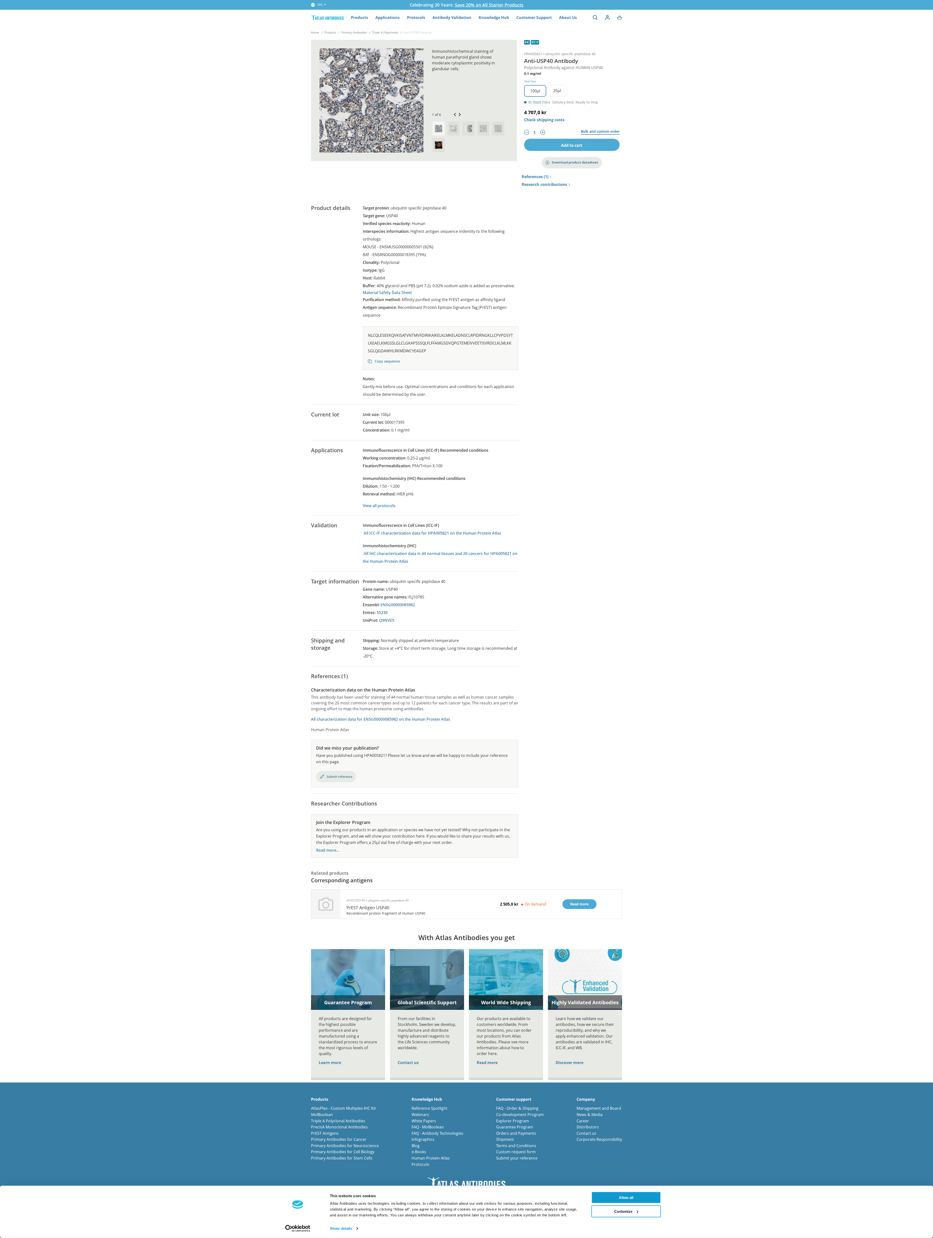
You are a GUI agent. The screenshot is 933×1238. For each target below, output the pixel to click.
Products (359, 17)
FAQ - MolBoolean (428, 1127)
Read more (487, 1062)
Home (315, 32)
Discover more (569, 1062)
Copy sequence (387, 361)
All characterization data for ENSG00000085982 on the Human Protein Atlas (380, 719)
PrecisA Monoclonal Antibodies (339, 1127)
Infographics (423, 1139)
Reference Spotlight (430, 1108)
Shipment (505, 1139)
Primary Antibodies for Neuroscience (345, 1145)
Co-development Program (520, 1114)
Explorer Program (512, 1121)
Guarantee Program (514, 1127)
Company (586, 1099)
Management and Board (599, 1108)
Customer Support (534, 17)
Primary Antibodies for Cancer (338, 1139)
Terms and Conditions (516, 1145)
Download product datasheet (575, 162)
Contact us (408, 1062)
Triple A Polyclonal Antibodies (338, 1121)
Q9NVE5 (386, 620)
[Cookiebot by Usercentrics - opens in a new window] (297, 1228)
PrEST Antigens (325, 1133)
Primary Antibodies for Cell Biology (342, 1151)
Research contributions (544, 184)
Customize (623, 1211)
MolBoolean (322, 1114)
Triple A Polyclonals (385, 32)
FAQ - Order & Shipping (517, 1108)
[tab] (438, 128)
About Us (568, 17)
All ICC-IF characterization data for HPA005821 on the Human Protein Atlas (432, 533)
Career (583, 1121)
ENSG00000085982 (397, 604)
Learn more (330, 1062)
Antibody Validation (451, 17)
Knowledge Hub (494, 17)
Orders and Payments (516, 1133)
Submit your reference (516, 1158)
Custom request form (516, 1151)
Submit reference (339, 776)
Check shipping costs (544, 119)
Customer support (513, 1099)
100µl (535, 91)
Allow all (626, 1197)
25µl (557, 90)
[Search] (595, 17)
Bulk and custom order (600, 132)
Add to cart (571, 145)
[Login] (607, 17)
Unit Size (530, 81)
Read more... (327, 850)
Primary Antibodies (354, 32)
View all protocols (379, 505)
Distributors (588, 1127)
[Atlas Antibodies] (327, 17)
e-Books (419, 1151)
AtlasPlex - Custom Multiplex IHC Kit (343, 1108)
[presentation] (438, 128)
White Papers (424, 1121)
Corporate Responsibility (599, 1139)
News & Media (590, 1114)
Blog (416, 1145)
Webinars (420, 1114)
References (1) (535, 176)
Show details (341, 1228)
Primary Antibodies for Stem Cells (341, 1158)
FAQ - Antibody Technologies (437, 1133)
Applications (387, 17)
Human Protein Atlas (431, 1158)
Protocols (416, 17)
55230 (382, 612)
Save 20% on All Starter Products (489, 5)
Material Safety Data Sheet (387, 292)
